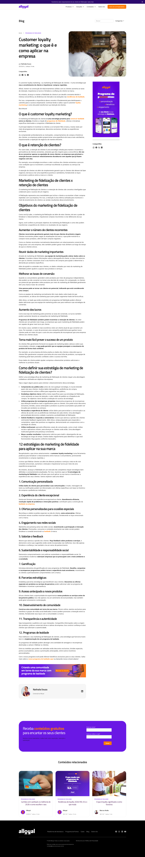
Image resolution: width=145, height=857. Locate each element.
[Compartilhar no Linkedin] (28, 75)
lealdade (47, 531)
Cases (82, 832)
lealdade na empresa (27, 504)
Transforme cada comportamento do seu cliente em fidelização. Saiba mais (72, 2)
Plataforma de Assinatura (55, 832)
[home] (23, 6)
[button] (69, 6)
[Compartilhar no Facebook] (22, 75)
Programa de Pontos (72, 832)
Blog (87, 832)
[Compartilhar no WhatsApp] (20, 75)
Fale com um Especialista (116, 7)
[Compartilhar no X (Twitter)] (25, 75)
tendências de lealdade (75, 97)
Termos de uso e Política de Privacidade (87, 841)
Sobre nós (101, 7)
